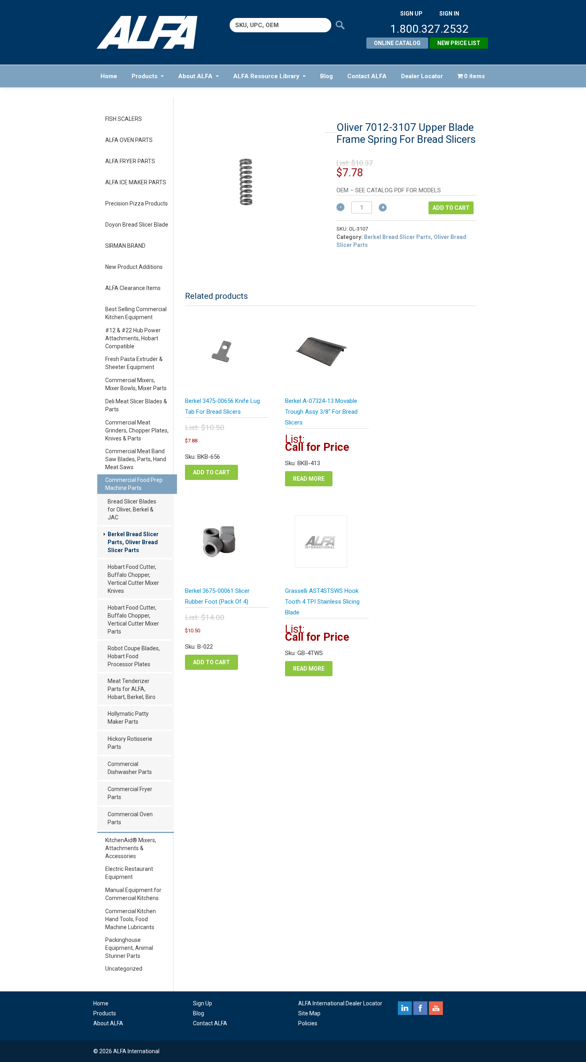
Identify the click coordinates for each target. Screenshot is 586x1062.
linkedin (405, 1008)
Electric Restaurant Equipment (129, 873)
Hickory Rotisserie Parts (130, 743)
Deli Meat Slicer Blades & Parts (136, 405)
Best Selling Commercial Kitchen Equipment (136, 313)
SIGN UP (411, 13)
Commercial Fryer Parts (130, 793)
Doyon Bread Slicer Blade (136, 224)
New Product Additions (134, 267)
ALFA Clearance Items (133, 288)
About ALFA (195, 76)
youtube (436, 1008)
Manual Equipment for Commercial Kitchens (133, 894)
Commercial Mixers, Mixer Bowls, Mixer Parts (136, 384)
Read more (308, 479)
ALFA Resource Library (266, 76)
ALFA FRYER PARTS (130, 161)
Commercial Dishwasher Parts (130, 768)
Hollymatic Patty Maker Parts (128, 718)
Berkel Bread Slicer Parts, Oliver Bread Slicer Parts (133, 542)
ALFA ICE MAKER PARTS (135, 182)
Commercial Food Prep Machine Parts (134, 484)
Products (144, 76)
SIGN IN (449, 13)
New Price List (458, 43)
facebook (420, 1008)
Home (108, 76)
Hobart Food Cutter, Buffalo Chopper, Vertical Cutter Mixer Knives (133, 579)
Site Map (309, 1013)
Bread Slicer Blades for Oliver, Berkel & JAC (132, 509)
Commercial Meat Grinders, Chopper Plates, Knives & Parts (137, 430)
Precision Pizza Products (136, 203)
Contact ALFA (367, 76)
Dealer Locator (422, 76)
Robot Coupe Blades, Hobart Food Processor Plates (134, 656)
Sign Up (202, 1003)
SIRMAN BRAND (125, 246)
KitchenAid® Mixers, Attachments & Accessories (130, 848)
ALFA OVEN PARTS (129, 140)
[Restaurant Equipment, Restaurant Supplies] (152, 32)
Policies (307, 1023)
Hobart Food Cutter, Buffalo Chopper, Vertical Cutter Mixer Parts (133, 619)
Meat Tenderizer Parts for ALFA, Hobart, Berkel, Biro (131, 689)
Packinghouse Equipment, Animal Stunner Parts (129, 948)
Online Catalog (397, 43)
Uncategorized (123, 968)
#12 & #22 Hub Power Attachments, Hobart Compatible (133, 338)
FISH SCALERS (123, 119)
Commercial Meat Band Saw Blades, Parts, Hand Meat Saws (135, 459)
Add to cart (451, 208)
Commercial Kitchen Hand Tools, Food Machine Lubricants (130, 919)
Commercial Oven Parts (130, 818)
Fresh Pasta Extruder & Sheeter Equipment (134, 363)
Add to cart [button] (211, 472)
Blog (326, 76)
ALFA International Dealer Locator (340, 1003)
